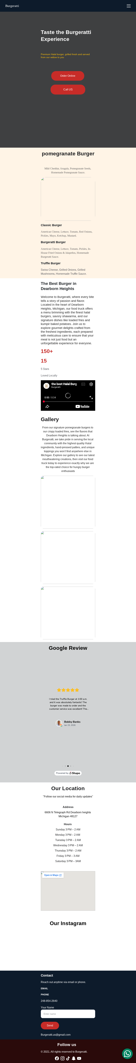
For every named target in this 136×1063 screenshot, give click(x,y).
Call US (68, 89)
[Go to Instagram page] (63, 1058)
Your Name (47, 1007)
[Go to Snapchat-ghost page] (74, 1058)
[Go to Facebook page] (57, 1058)
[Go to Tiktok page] (68, 1058)
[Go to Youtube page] (79, 1058)
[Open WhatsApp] (127, 1053)
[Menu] (129, 5)
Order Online (67, 75)
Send (50, 1025)
